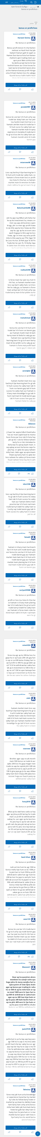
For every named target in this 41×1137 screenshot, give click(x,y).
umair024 (26, 645)
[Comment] (20, 89)
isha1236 (26, 484)
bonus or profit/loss (29, 9)
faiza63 (27, 537)
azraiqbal (26, 371)
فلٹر (31, 23)
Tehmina (26, 1089)
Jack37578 (26, 1029)
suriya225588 (24, 590)
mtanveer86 (25, 162)
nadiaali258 (25, 270)
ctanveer (26, 748)
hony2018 (26, 801)
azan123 (26, 919)
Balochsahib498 (23, 208)
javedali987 (25, 107)
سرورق (33, 7)
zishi (28, 698)
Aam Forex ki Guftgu (19, 7)
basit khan (25, 857)
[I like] (32, 89)
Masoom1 (26, 967)
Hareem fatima (24, 38)
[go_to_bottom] (37, 1133)
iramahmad (25, 318)
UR (6, 2)
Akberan (31, 424)
